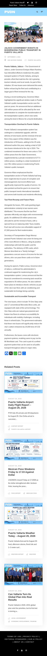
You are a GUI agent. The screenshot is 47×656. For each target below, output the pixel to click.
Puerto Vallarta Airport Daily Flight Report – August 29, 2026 (20, 405)
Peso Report (16, 493)
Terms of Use (14, 636)
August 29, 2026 (15, 399)
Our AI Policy (35, 639)
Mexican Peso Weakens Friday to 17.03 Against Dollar (21, 472)
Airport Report (17, 426)
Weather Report (17, 554)
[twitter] (28, 2)
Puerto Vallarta (34, 60)
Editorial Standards (16, 639)
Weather (32, 554)
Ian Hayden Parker (15, 60)
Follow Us (22, 5)
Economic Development (20, 621)
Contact (29, 642)
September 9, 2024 (14, 57)
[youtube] (32, 2)
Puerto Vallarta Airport (21, 429)
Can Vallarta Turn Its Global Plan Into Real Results (20, 597)
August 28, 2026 (15, 591)
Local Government (18, 618)
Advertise (31, 5)
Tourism (33, 621)
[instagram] (36, 2)
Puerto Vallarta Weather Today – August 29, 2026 (21, 534)
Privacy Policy (31, 636)
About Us (19, 642)
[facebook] (23, 2)
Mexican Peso (31, 493)
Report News (13, 5)
